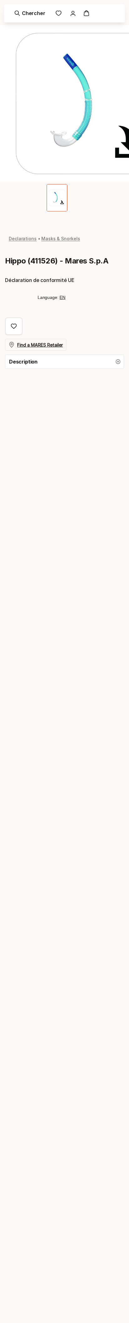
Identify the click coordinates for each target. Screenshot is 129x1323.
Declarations (23, 238)
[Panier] (86, 13)
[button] (64, 362)
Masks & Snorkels (60, 238)
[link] (58, 13)
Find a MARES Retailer (40, 345)
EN (62, 297)
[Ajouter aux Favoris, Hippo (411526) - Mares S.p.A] (14, 326)
